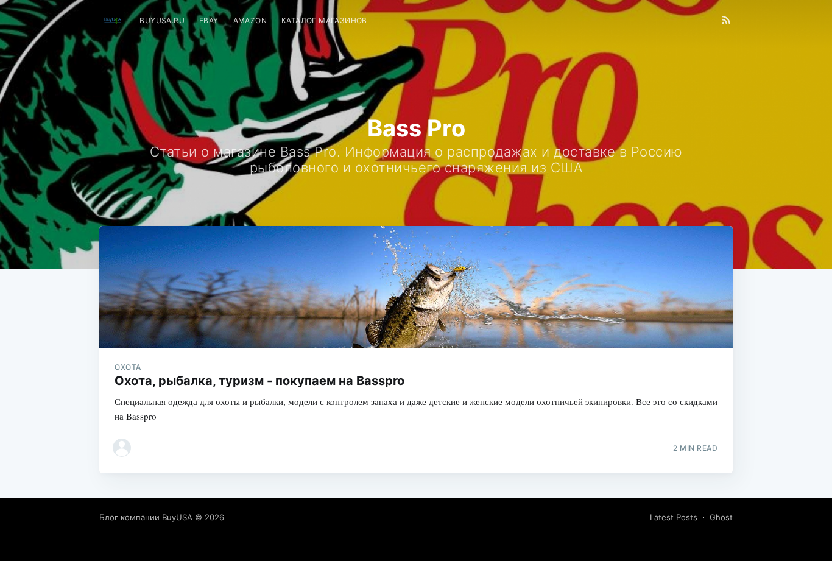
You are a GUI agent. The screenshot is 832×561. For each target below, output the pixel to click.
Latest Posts (673, 517)
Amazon (250, 20)
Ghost (721, 517)
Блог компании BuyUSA (145, 517)
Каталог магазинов (324, 20)
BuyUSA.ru (162, 20)
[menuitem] (162, 20)
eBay (209, 20)
